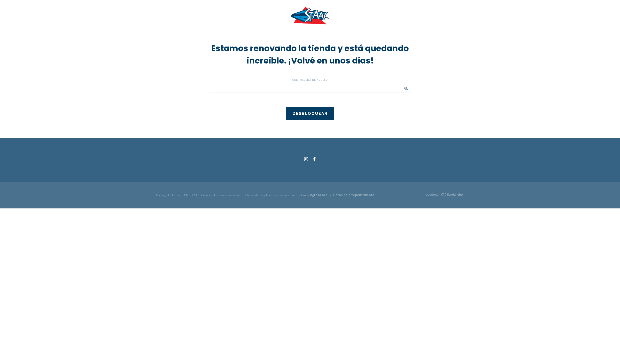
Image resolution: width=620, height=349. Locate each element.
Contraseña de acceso (310, 80)
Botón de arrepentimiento (353, 195)
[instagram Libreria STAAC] (306, 159)
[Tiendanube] (444, 196)
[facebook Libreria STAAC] (314, 159)
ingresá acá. (319, 195)
